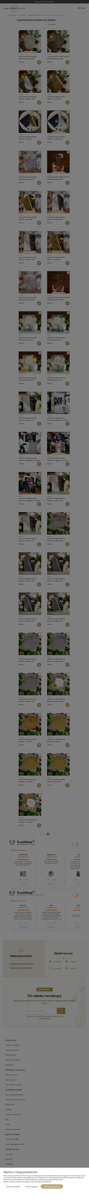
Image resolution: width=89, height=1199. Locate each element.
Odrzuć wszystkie (13, 1187)
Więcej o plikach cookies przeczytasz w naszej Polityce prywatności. (27, 1182)
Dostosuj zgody (32, 1187)
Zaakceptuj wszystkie (52, 1187)
